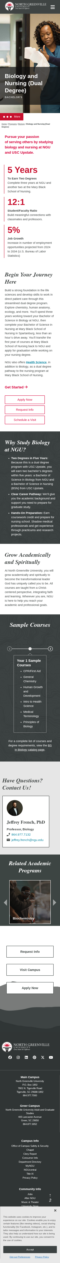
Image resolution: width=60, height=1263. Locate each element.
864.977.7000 (30, 1095)
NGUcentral (30, 1170)
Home (4, 124)
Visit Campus (30, 970)
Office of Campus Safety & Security (30, 1146)
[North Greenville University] (25, 6)
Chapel (30, 1150)
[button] (55, 1210)
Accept (30, 1249)
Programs (12, 124)
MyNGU (30, 1166)
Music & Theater (30, 1202)
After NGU (30, 1198)
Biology (21, 124)
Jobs (30, 1194)
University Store (30, 1206)
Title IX (30, 1174)
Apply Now (24, 399)
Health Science (36, 362)
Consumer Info (30, 1158)
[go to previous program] (5, 902)
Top (49, 1197)
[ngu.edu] (26, 821)
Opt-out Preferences (20, 1257)
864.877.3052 (30, 1124)
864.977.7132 (21, 834)
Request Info (25, 409)
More (16, 116)
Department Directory (30, 1162)
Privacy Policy (42, 1257)
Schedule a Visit (25, 420)
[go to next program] (54, 902)
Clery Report (30, 1154)
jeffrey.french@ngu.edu (28, 840)
